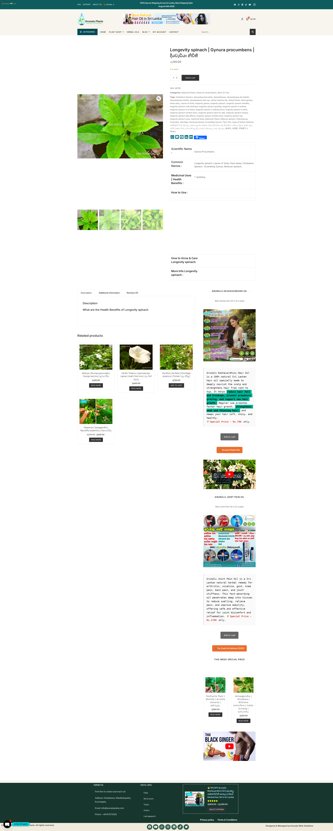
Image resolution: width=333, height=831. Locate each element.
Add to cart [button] (176, 385)
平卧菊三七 (243, 128)
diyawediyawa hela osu (200, 100)
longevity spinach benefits (238, 103)
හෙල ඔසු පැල (218, 128)
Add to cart (190, 78)
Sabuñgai (184, 122)
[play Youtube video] (229, 474)
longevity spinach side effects (182, 116)
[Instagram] (168, 827)
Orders (146, 810)
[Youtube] (155, 827)
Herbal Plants (234, 100)
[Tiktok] (180, 827)
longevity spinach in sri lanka (182, 109)
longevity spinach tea (233, 116)
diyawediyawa (220, 97)
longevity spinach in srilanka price (210, 109)
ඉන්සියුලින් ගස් (176, 125)
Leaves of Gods (187, 103)
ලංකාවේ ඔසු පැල (205, 128)
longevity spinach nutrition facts (183, 113)
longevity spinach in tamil (236, 109)
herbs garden (246, 100)
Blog (145, 32)
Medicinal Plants (188, 93)
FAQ (79, 4)
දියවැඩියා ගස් (218, 125)
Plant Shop (115, 32)
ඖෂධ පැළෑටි (195, 125)
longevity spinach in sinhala (234, 106)
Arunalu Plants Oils (230, 450)
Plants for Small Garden (206, 93)
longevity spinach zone (180, 119)
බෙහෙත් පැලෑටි (191, 128)
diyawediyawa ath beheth (238, 97)
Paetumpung (241, 119)
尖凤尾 (235, 128)
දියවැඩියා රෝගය (230, 125)
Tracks (146, 804)
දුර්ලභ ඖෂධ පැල (245, 125)
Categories (89, 32)
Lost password (149, 816)
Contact (174, 32)
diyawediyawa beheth (179, 100)
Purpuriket (174, 122)
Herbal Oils (133, 32)
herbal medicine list (219, 100)
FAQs (146, 793)
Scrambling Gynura (213, 122)
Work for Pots (223, 93)
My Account (148, 798)
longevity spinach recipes (237, 113)
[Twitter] (186, 827)
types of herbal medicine (242, 122)
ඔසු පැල (186, 125)
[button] (158, 98)
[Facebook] (149, 827)
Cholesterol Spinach (184, 97)
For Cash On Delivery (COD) (230, 648)
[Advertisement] (192, 232)
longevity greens (202, 103)
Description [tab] (86, 293)
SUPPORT (87, 4)
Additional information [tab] (109, 293)
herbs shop (175, 103)
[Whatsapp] (162, 827)
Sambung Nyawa (196, 122)
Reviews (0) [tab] (132, 293)
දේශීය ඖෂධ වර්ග (177, 128)
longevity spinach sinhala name (210, 116)
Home (103, 32)
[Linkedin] (174, 827)
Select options (216, 809)
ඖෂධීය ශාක (206, 125)
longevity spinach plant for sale (211, 113)
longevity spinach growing (210, 106)
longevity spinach (217, 103)
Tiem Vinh (227, 122)
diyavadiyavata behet (203, 97)
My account (159, 32)
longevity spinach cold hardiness (184, 106)
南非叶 (228, 128)
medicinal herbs (197, 119)
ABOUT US (97, 4)
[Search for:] (215, 32)
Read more (96, 385)
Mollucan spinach (227, 119)
